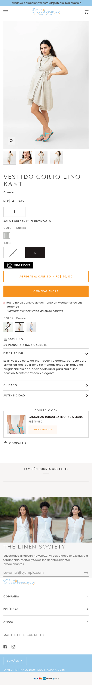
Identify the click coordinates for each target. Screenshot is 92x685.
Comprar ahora (45, 291)
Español (13, 661)
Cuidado (10, 385)
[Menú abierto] (9, 12)
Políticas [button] (11, 609)
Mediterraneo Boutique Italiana (32, 670)
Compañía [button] (11, 596)
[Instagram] (13, 646)
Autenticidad (14, 395)
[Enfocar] (11, 141)
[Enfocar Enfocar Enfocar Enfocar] (46, 85)
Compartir (17, 443)
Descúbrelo (73, 3)
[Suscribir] (83, 572)
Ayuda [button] (8, 621)
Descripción (13, 353)
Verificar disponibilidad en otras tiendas (35, 311)
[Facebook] (5, 646)
